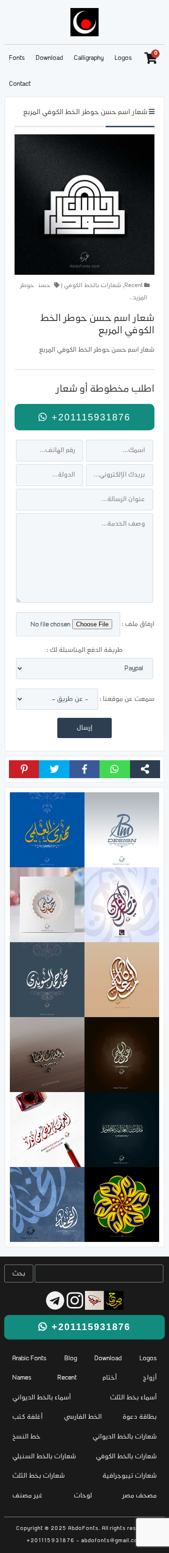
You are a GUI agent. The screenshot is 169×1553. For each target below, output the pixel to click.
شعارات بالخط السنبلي (44, 1457)
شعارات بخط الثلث (38, 1476)
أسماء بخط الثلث (133, 1398)
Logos (123, 58)
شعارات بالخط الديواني (124, 1437)
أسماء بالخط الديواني (41, 1398)
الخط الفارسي (83, 1417)
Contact (20, 84)
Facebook (84, 769)
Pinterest (24, 769)
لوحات (83, 1496)
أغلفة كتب (27, 1417)
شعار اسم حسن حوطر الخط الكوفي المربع (85, 112)
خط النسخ (26, 1437)
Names (21, 1378)
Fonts (17, 58)
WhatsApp (115, 769)
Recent (133, 285)
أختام (109, 1378)
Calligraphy (89, 58)
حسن (44, 285)
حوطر (27, 285)
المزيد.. (138, 298)
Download (49, 58)
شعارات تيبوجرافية (129, 1476)
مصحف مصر (140, 1496)
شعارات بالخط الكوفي (92, 285)
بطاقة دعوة (140, 1417)
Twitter (54, 769)
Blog (70, 1359)
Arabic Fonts (29, 1359)
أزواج (150, 1378)
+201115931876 (89, 417)
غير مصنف (27, 1496)
